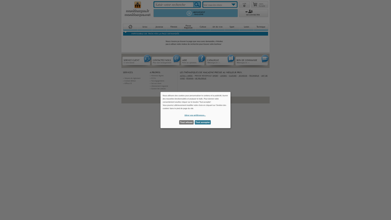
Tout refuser (186, 122)
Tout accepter (203, 122)
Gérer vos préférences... (195, 115)
